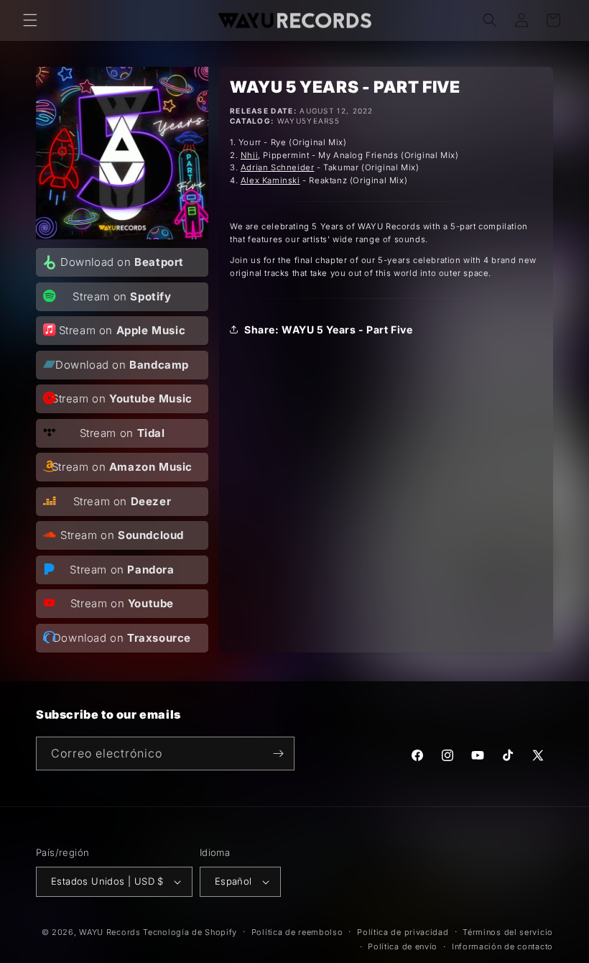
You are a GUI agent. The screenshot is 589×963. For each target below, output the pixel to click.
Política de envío (402, 946)
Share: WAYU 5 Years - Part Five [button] (328, 329)
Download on (122, 262)
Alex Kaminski (270, 180)
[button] (30, 20)
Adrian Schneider (278, 167)
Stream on (122, 296)
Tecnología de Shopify (190, 932)
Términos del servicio (508, 932)
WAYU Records (109, 932)
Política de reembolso (297, 932)
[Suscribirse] (278, 753)
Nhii (249, 155)
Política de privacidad (402, 932)
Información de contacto (502, 946)
